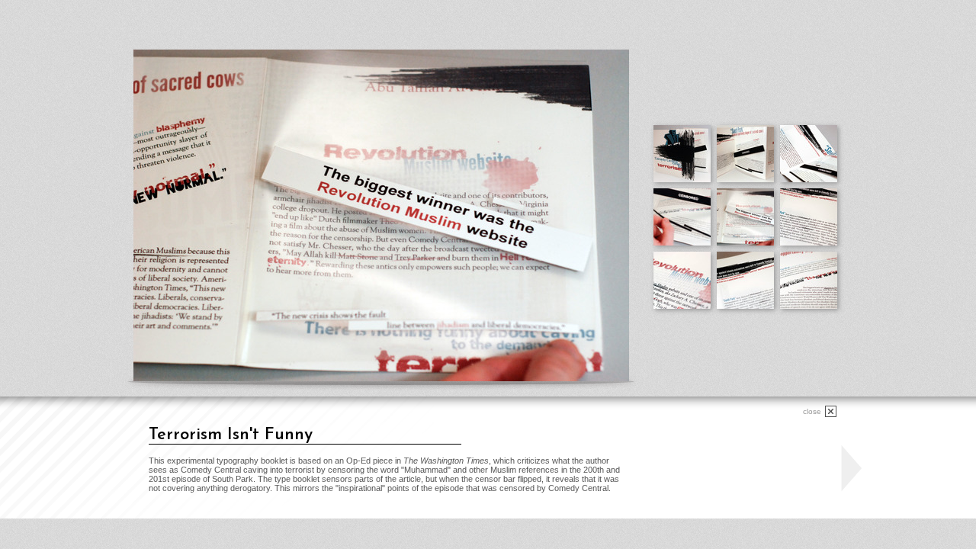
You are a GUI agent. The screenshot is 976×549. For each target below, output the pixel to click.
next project (851, 468)
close (812, 411)
